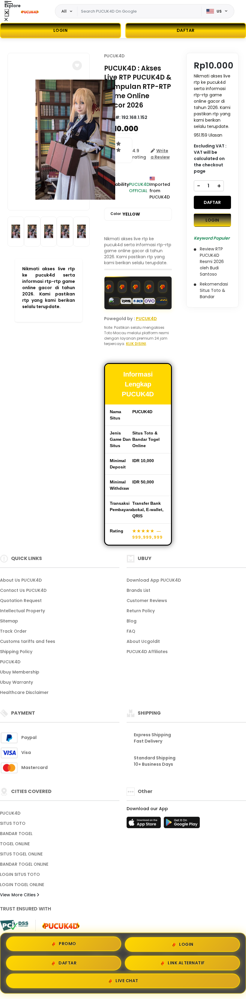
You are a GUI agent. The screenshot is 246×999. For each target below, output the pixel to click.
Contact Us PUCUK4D (23, 590)
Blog (131, 621)
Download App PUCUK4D (154, 580)
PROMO (67, 942)
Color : (125, 214)
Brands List (138, 590)
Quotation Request (21, 601)
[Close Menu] (6, 13)
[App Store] (145, 824)
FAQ (131, 631)
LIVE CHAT (127, 981)
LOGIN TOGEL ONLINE (22, 885)
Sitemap (9, 621)
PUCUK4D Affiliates (147, 652)
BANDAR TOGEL (16, 834)
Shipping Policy (16, 652)
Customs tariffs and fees (27, 641)
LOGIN (60, 30)
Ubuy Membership (19, 672)
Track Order (13, 631)
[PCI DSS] (14, 925)
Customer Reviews (147, 601)
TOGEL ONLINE (15, 844)
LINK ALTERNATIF (186, 962)
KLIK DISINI (136, 343)
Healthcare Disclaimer (24, 692)
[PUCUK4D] (30, 11)
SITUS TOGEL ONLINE (21, 854)
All (64, 11)
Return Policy (141, 611)
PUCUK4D (114, 56)
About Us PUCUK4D (21, 580)
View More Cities (18, 895)
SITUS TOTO (13, 823)
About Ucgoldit (143, 641)
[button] (77, 65)
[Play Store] (182, 824)
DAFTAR (212, 202)
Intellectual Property (22, 611)
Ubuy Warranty (16, 682)
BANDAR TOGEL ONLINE (24, 864)
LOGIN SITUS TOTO (20, 874)
